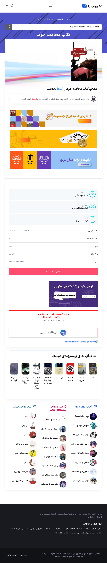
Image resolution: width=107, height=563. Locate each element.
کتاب (100, 528)
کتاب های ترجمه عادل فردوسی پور (44, 484)
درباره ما (23, 555)
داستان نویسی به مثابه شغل (47, 429)
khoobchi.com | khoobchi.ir (67, 556)
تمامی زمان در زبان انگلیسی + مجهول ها (72, 462)
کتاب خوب (48, 528)
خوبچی (39, 528)
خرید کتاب (15, 528)
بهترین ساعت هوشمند (92, 533)
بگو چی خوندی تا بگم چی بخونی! (75, 425)
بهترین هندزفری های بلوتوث (77, 434)
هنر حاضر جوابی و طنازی (18, 471)
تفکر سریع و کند (22, 444)
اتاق (26, 416)
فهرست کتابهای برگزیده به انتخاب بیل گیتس (40, 456)
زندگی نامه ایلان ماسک (80, 453)
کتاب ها (60, 19)
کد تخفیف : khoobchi (53, 317)
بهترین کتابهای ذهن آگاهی (47, 447)
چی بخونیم (75, 533)
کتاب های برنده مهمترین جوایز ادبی (44, 419)
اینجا (60, 89)
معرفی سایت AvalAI (80, 471)
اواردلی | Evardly (82, 416)
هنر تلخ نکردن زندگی (20, 480)
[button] (12, 6)
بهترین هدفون (28, 528)
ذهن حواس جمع (21, 453)
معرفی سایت (82, 528)
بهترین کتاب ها (62, 533)
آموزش (93, 528)
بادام (26, 462)
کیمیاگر (25, 425)
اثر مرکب (25, 434)
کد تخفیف (59, 528)
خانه (68, 19)
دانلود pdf (70, 528)
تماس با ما (12, 555)
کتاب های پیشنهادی (50, 475)
